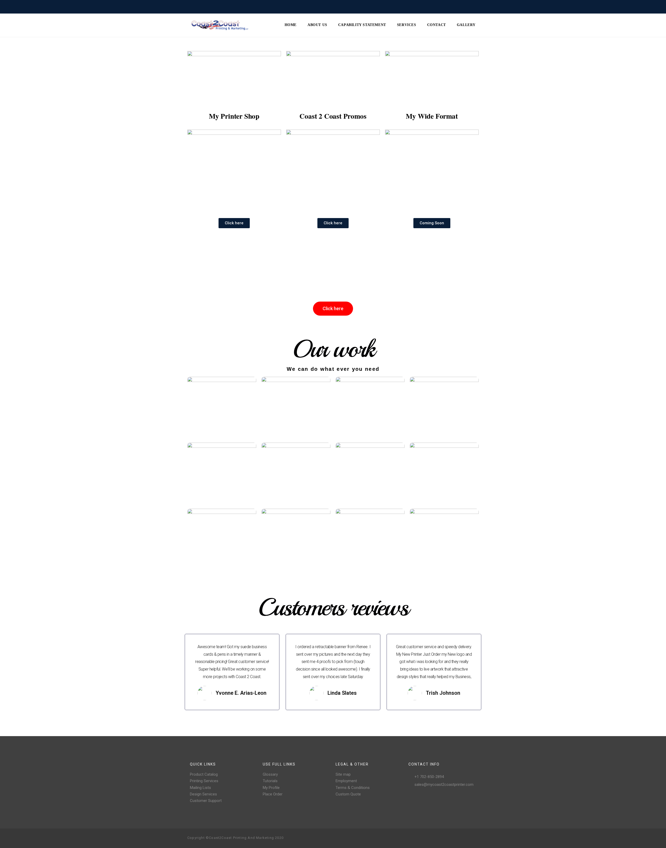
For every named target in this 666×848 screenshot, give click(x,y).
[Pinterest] (458, 838)
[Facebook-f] (441, 838)
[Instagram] (449, 838)
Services (406, 25)
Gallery (466, 25)
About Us (317, 25)
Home (291, 25)
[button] (234, 223)
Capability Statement (362, 25)
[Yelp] (466, 838)
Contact (436, 25)
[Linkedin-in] (474, 838)
